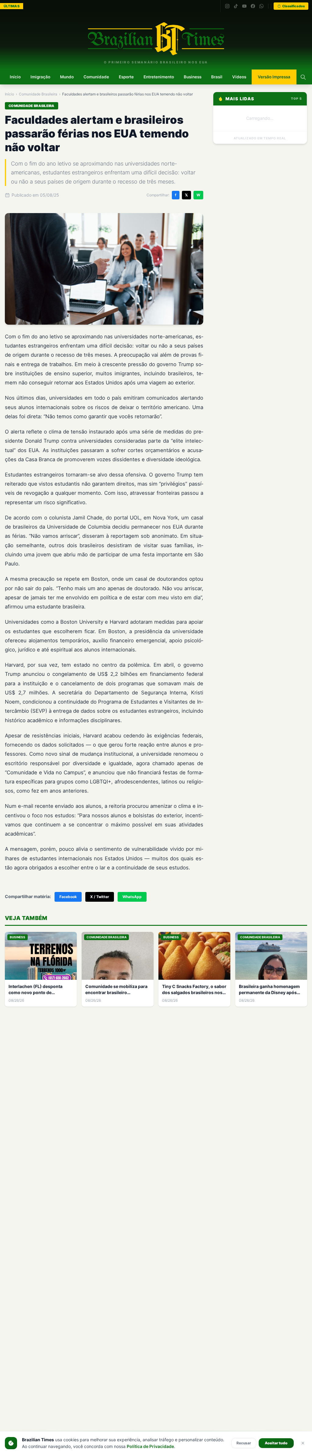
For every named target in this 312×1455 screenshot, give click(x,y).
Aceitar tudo (276, 1443)
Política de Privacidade (150, 1446)
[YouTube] (244, 6)
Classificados (293, 6)
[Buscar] (303, 77)
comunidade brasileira (38, 94)
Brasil (216, 76)
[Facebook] (253, 6)
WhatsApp (132, 896)
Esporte (126, 76)
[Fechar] (303, 1443)
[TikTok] (236, 6)
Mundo (67, 76)
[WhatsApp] (261, 6)
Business (192, 76)
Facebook (68, 896)
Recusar (243, 1443)
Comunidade (96, 76)
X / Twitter (99, 896)
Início (15, 76)
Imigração (40, 76)
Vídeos (239, 76)
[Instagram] (227, 6)
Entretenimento (159, 76)
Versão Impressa (274, 76)
